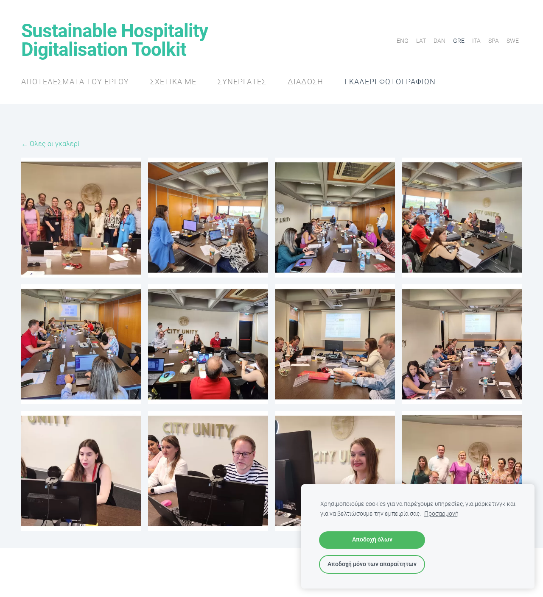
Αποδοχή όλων (372, 539)
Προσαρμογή (441, 513)
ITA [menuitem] (476, 40)
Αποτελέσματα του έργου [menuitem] (75, 81)
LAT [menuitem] (421, 40)
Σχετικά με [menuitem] (173, 81)
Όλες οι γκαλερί (55, 144)
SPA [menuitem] (493, 40)
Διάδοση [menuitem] (305, 81)
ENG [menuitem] (403, 40)
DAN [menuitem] (439, 40)
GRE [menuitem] (459, 40)
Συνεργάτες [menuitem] (242, 81)
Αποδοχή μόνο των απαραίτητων (372, 564)
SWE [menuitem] (513, 40)
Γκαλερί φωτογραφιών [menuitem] (390, 81)
